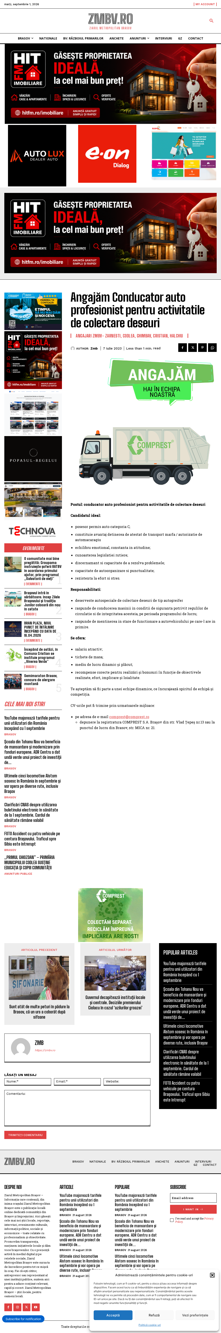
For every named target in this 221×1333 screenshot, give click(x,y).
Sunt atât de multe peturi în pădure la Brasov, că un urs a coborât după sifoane (39, 1011)
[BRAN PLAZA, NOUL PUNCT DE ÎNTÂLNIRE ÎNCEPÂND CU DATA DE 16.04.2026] (13, 629)
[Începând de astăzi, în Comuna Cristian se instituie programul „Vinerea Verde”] (13, 655)
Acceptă (113, 1315)
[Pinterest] (202, 347)
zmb (94, 348)
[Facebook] (182, 347)
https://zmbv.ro (45, 1050)
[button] (212, 1275)
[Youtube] (35, 1307)
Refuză (154, 1315)
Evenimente (33, 584)
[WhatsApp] (212, 347)
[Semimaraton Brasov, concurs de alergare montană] (13, 681)
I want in (191, 1209)
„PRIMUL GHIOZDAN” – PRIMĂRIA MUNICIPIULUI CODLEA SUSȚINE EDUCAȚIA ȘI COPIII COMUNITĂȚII (29, 862)
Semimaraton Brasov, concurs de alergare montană (40, 679)
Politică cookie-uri (150, 1325)
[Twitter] (192, 347)
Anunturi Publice (18, 873)
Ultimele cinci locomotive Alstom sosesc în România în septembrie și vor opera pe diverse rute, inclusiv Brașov (32, 783)
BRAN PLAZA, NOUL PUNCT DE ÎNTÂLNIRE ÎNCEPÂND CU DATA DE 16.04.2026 (40, 629)
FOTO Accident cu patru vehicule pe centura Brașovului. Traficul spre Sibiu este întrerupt (32, 838)
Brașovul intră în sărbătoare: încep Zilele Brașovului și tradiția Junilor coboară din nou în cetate (42, 601)
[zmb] (73, 348)
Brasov (30, 614)
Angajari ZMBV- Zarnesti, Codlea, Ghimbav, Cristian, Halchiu (129, 336)
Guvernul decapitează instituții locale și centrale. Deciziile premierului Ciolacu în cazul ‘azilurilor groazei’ (115, 1002)
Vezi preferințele (195, 1315)
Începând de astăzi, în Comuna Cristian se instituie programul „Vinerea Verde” (41, 655)
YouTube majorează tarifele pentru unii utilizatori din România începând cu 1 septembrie (32, 723)
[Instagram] (17, 1307)
